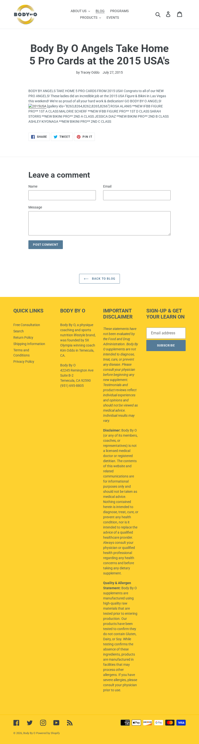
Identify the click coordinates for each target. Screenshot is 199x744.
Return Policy (23, 337)
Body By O (29, 733)
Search (18, 331)
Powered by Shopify (48, 733)
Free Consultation (26, 325)
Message (35, 207)
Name (32, 186)
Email (107, 186)
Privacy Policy (23, 361)
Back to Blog (103, 278)
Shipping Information (29, 344)
